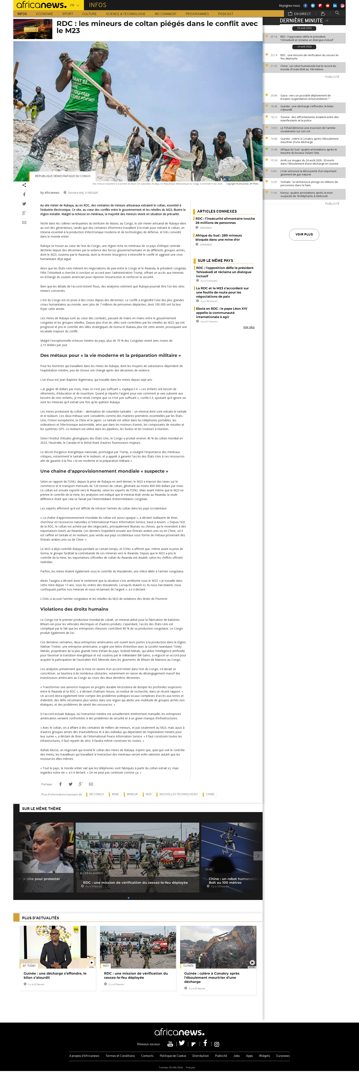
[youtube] (171, 1044)
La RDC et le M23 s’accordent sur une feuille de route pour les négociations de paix (222, 292)
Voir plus (304, 234)
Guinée (188, 966)
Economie (44, 14)
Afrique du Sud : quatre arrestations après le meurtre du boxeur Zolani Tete (308, 151)
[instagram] (216, 1044)
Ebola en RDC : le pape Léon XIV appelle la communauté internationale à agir (221, 313)
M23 (148, 794)
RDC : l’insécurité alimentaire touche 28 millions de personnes (225, 221)
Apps (249, 1056)
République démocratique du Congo (62, 176)
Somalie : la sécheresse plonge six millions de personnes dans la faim (309, 183)
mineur (132, 794)
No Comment (166, 14)
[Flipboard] (194, 1044)
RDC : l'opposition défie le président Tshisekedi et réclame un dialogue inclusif (306, 38)
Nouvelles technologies (179, 794)
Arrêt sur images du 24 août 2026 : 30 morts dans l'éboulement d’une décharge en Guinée (309, 162)
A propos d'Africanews (84, 1056)
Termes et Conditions (120, 1056)
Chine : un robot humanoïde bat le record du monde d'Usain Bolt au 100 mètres (308, 67)
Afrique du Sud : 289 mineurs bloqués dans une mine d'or (218, 237)
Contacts (147, 1056)
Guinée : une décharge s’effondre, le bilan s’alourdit (306, 108)
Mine (115, 794)
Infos (22, 14)
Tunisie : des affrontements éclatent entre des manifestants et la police (309, 118)
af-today (29, 966)
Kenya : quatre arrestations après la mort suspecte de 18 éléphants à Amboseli (306, 194)
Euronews (283, 1056)
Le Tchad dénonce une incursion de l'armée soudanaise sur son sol (308, 129)
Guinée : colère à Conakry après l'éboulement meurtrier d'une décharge (309, 140)
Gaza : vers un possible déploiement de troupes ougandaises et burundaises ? (305, 97)
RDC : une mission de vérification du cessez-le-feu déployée (309, 56)
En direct (302, 14)
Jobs (236, 1056)
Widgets (264, 1056)
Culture (89, 14)
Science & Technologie (126, 14)
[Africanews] (39, 4)
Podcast (225, 14)
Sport (67, 14)
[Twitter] (182, 1044)
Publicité (221, 1056)
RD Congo (96, 794)
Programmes (197, 14)
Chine (210, 794)
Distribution (200, 1056)
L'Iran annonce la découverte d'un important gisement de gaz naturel (308, 172)
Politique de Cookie (173, 1056)
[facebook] (205, 1044)
